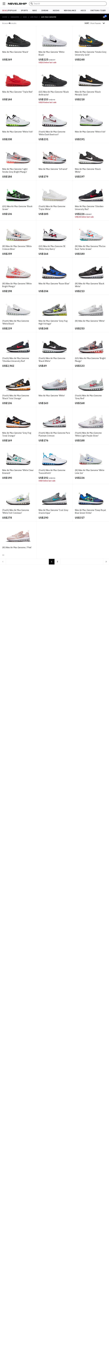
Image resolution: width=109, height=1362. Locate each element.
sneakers (15, 17)
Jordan (44, 10)
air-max (34, 17)
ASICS (83, 10)
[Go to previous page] (3, 561)
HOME (4, 17)
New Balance (70, 10)
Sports (24, 10)
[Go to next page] (106, 561)
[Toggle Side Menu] (4, 3)
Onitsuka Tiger (98, 10)
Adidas (56, 10)
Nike (35, 10)
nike (25, 17)
